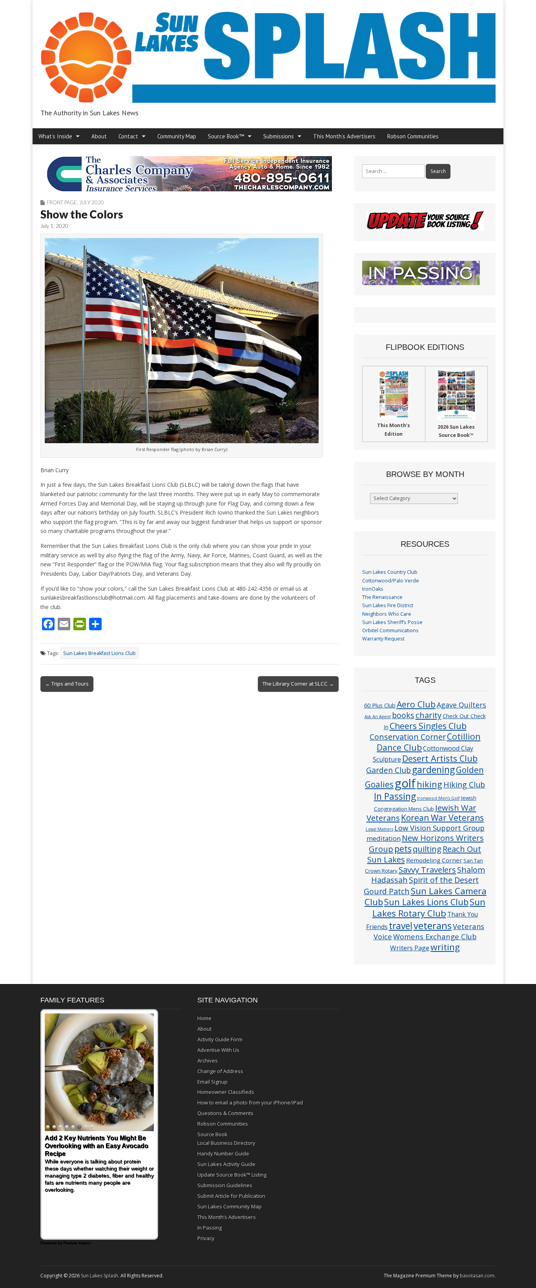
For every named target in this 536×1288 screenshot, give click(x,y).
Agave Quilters (461, 704)
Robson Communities (413, 136)
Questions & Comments (225, 1113)
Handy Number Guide (223, 1153)
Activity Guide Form (219, 1039)
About (99, 136)
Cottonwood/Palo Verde (390, 580)
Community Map (176, 136)
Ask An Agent (378, 716)
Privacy (206, 1238)
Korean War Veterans (442, 817)
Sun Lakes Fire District (387, 605)
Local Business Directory (226, 1142)
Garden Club (388, 770)
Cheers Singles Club (428, 725)
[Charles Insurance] (189, 173)
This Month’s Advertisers (344, 136)
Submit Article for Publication (231, 1195)
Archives (207, 1060)
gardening (433, 769)
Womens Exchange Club (435, 936)
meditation (383, 838)
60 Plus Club (380, 705)
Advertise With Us (218, 1049)
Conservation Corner (408, 736)
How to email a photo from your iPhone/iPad (250, 1102)
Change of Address (220, 1071)
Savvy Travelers (427, 869)
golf (405, 783)
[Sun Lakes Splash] (268, 53)
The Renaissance (382, 597)
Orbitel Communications (390, 630)
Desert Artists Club (440, 758)
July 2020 (91, 202)
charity (428, 714)
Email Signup (212, 1081)
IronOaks (372, 589)
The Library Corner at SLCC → (298, 683)
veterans (433, 925)
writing (445, 947)
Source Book (212, 1134)
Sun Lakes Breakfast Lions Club (99, 653)
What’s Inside (55, 136)
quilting (427, 848)
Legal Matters (379, 829)
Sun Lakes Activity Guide (226, 1164)
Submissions (278, 136)
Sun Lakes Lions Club (426, 902)
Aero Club (416, 704)
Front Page (62, 202)
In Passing (395, 796)
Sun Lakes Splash (99, 1275)
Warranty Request (383, 638)
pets (403, 848)
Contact (128, 136)
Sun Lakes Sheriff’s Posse (392, 622)
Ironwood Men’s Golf (438, 798)
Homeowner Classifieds (225, 1091)
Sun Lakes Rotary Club (429, 907)
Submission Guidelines (224, 1185)
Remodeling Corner (434, 860)
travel (400, 926)
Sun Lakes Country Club (389, 572)
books (403, 715)
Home (204, 1018)
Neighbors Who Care (386, 614)
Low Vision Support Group (439, 828)
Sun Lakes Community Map (229, 1206)
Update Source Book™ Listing (231, 1174)
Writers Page (409, 947)
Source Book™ (226, 136)
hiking (429, 784)
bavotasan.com (477, 1275)
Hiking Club (464, 784)
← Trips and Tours (67, 683)
